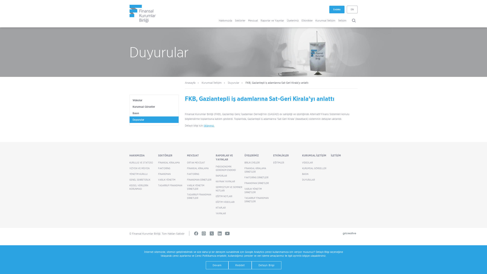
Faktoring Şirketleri (256, 177)
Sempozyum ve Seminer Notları (229, 189)
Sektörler (240, 20)
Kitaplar (221, 207)
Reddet (240, 265)
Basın (136, 113)
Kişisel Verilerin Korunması (138, 187)
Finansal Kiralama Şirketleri (255, 170)
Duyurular (233, 82)
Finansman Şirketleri (199, 179)
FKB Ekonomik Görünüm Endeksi (226, 168)
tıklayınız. (209, 125)
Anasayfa (190, 82)
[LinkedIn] (220, 233)
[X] (212, 233)
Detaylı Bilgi (267, 265)
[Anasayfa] (142, 14)
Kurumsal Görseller (144, 106)
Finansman (164, 174)
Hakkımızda (225, 20)
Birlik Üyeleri (252, 162)
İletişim (342, 20)
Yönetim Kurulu (138, 174)
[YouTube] (227, 233)
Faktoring (164, 168)
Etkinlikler (307, 20)
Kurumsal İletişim (325, 20)
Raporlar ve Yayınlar (272, 20)
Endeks (339, 10)
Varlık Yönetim (166, 179)
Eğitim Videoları (225, 202)
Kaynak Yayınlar (225, 181)
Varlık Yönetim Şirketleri (195, 187)
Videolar (137, 100)
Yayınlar (221, 213)
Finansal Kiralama (169, 162)
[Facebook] (196, 233)
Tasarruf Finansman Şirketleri (199, 196)
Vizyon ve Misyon (139, 168)
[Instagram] (204, 233)
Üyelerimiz (293, 20)
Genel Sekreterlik (139, 179)
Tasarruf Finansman (170, 185)
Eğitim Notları (224, 196)
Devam (217, 265)
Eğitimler (278, 162)
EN (352, 9)
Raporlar (221, 175)
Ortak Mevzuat (196, 162)
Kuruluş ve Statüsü (141, 162)
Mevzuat (253, 20)
